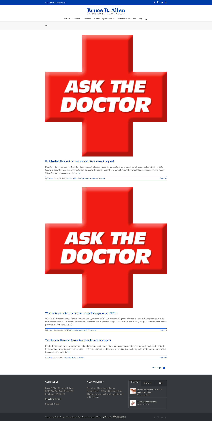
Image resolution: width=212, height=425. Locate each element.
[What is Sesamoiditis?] (133, 403)
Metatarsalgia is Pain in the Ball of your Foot (149, 391)
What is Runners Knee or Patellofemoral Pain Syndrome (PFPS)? (81, 313)
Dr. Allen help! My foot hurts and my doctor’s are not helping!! (79, 161)
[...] (79, 173)
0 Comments (92, 330)
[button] (146, 18)
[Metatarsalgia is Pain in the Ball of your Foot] (133, 391)
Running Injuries (83, 178)
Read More (163, 178)
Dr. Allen (50, 178)
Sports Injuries (92, 178)
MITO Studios (108, 417)
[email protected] (53, 399)
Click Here (93, 397)
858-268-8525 (50, 2)
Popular (135, 382)
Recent (147, 383)
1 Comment (101, 178)
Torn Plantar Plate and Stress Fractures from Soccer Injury (78, 340)
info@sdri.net (61, 2)
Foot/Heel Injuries (72, 178)
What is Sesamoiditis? (147, 401)
